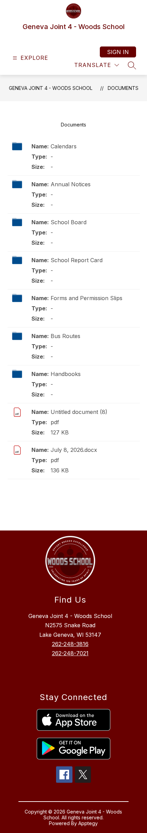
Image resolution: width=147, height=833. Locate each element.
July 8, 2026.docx (74, 449)
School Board (68, 222)
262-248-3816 (70, 644)
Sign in (118, 52)
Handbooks (66, 374)
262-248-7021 (70, 653)
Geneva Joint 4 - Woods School (50, 88)
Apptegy (88, 823)
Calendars (64, 146)
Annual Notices (71, 184)
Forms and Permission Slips (86, 298)
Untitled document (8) (79, 411)
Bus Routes (65, 336)
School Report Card (77, 260)
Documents (123, 88)
